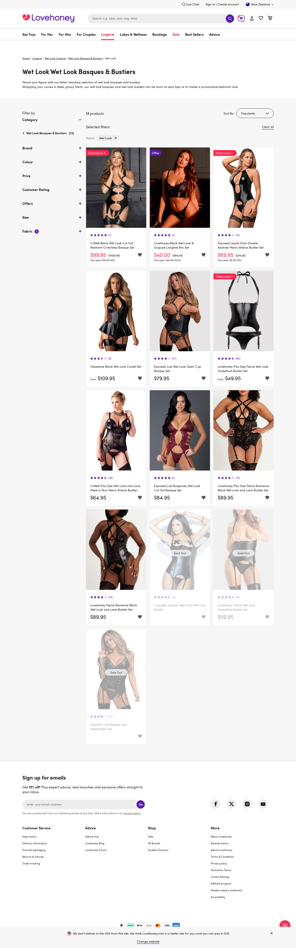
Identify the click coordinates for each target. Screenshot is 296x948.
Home (26, 58)
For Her (47, 34)
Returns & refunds (33, 856)
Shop (152, 827)
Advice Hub (92, 836)
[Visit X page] (231, 804)
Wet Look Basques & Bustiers (85, 58)
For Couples (86, 34)
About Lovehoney (221, 836)
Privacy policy (219, 863)
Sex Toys (29, 34)
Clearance (95, 153)
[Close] (271, 933)
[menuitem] (30, 34)
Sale (175, 34)
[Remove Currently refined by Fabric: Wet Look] (116, 138)
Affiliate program (221, 883)
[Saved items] (140, 255)
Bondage (159, 34)
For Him (65, 34)
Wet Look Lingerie (55, 58)
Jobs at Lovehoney (221, 850)
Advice (214, 34)
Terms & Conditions (222, 856)
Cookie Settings (220, 876)
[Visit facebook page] (215, 804)
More (215, 827)
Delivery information (34, 843)
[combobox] (161, 18)
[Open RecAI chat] (285, 925)
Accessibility (218, 897)
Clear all (268, 127)
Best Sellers (194, 34)
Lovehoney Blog (94, 843)
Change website (148, 941)
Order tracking (31, 863)
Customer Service (36, 827)
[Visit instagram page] (247, 804)
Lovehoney (148, 45)
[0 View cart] (270, 18)
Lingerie (107, 34)
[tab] (52, 123)
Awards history (219, 843)
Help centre (29, 836)
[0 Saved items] (261, 18)
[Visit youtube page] (263, 804)
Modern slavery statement (226, 890)
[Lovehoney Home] (48, 18)
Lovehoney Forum (96, 850)
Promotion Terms (221, 870)
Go (141, 804)
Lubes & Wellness (133, 34)
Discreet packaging (33, 850)
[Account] (251, 18)
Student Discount (158, 850)
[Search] (230, 19)
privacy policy (132, 813)
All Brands (154, 843)
